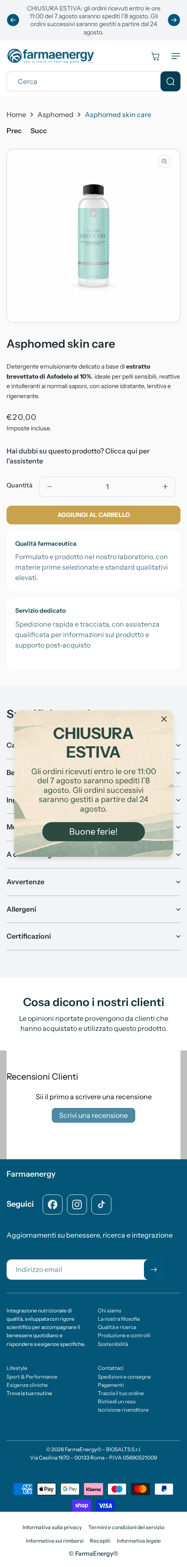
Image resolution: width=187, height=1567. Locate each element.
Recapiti (100, 1540)
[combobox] (93, 81)
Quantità (20, 485)
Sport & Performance (32, 1376)
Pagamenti (111, 1385)
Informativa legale (139, 1540)
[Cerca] (170, 81)
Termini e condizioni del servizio (126, 1527)
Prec (14, 130)
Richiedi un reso (117, 1401)
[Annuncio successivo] (173, 20)
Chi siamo (109, 1310)
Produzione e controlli (124, 1335)
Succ (38, 130)
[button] (173, 56)
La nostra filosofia (119, 1318)
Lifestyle (17, 1368)
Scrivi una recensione (93, 1115)
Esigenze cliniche (27, 1385)
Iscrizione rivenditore (123, 1409)
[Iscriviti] (153, 1269)
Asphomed (55, 114)
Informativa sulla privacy (52, 1527)
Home (16, 114)
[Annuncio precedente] (13, 20)
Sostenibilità (113, 1344)
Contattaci (111, 1368)
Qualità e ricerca (117, 1327)
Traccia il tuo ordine (121, 1393)
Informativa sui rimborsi (54, 1540)
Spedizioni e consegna (124, 1376)
